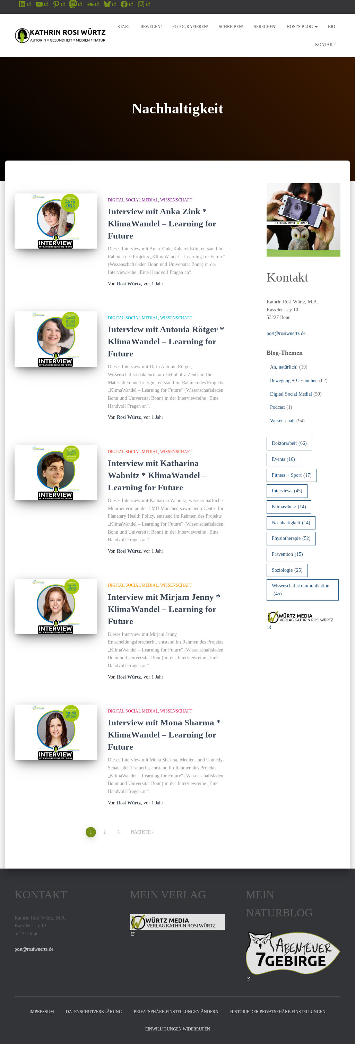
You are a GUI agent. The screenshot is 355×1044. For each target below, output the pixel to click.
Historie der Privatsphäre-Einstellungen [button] (278, 1011)
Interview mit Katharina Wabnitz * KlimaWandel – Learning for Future (157, 475)
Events (283, 459)
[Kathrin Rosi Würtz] (60, 35)
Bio (331, 26)
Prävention (287, 554)
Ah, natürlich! (284, 367)
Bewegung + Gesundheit (294, 380)
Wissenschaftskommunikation (300, 589)
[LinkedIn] (24, 4)
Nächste (140, 832)
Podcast (277, 407)
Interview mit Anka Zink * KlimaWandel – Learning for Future (162, 223)
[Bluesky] (109, 4)
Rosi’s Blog (300, 26)
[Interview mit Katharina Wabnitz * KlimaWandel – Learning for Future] (56, 473)
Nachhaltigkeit (291, 522)
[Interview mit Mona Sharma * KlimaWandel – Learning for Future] (56, 732)
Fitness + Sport (292, 475)
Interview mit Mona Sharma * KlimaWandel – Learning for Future (164, 734)
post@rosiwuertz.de (286, 333)
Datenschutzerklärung (94, 1011)
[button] (316, 26)
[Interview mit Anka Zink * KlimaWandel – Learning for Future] (56, 221)
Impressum (41, 1011)
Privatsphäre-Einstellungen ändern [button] (176, 1011)
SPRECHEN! (265, 26)
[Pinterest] (58, 4)
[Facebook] (126, 4)
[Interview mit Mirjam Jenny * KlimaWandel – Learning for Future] (56, 606)
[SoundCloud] (92, 4)
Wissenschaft (176, 200)
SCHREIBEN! (231, 26)
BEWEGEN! (151, 26)
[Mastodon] (75, 4)
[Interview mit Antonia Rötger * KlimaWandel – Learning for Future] (56, 339)
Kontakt (325, 44)
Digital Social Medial (133, 200)
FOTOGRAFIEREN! (190, 26)
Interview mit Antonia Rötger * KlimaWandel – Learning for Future (166, 341)
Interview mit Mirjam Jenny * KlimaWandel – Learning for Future (164, 609)
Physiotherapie (291, 538)
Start (124, 26)
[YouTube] (41, 4)
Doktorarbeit (289, 443)
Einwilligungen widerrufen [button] (177, 1029)
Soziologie (287, 570)
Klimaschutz (289, 506)
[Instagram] (143, 4)
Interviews (287, 490)
